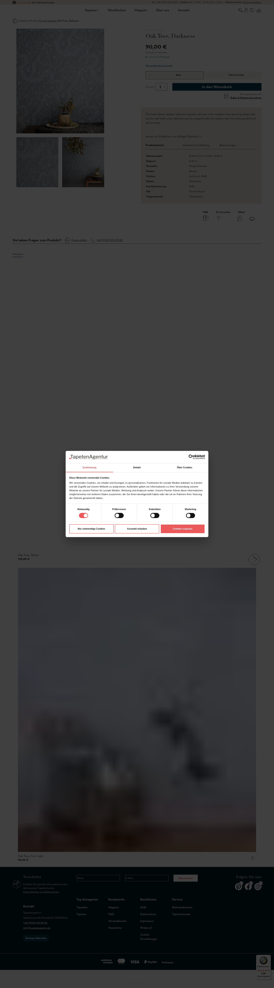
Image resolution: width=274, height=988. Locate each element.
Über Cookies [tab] (184, 467)
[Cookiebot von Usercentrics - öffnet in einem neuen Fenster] (191, 457)
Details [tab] (137, 467)
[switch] (119, 515)
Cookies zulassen (182, 528)
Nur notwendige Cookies (91, 528)
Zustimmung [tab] (89, 467)
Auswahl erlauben (137, 528)
